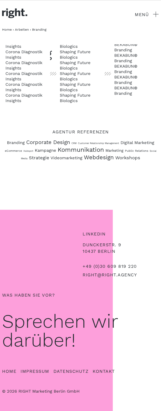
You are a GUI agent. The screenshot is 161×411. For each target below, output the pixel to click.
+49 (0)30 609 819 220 (110, 266)
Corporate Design (48, 142)
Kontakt (104, 371)
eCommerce (13, 150)
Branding (16, 142)
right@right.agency (110, 274)
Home (9, 371)
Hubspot (28, 151)
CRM (74, 143)
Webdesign (99, 157)
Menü (142, 14)
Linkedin (94, 233)
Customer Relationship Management (98, 143)
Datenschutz (71, 371)
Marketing (114, 150)
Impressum (35, 371)
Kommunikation (81, 149)
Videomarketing (66, 157)
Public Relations (136, 150)
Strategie (39, 157)
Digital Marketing (137, 142)
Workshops (127, 157)
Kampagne (45, 150)
